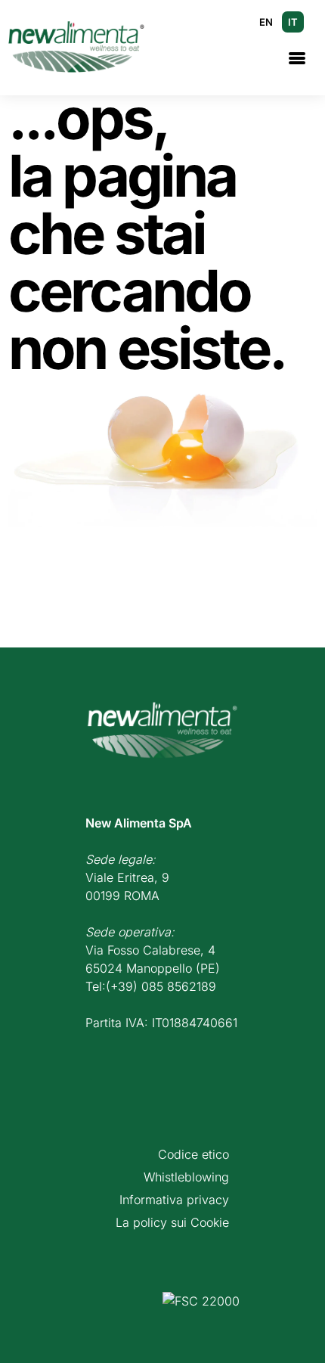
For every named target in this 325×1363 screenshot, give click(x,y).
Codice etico (193, 1154)
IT (293, 22)
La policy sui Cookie (172, 1222)
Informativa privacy (174, 1199)
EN (266, 22)
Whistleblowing (186, 1176)
